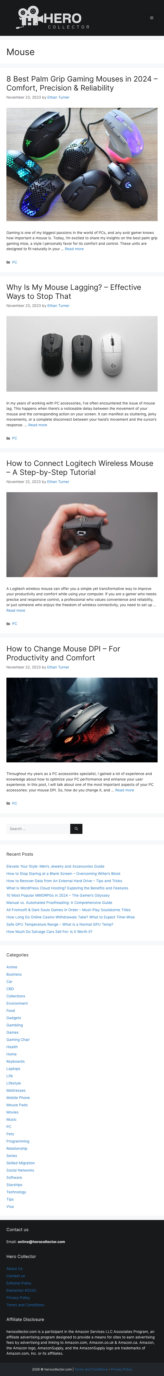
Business (14, 974)
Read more (74, 249)
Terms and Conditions (25, 1305)
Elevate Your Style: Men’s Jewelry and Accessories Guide (55, 866)
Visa (10, 1206)
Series (11, 1156)
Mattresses (16, 1090)
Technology (16, 1192)
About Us (14, 1269)
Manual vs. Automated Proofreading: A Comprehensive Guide (59, 902)
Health (12, 1047)
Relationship (16, 1148)
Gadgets (13, 1018)
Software (14, 1177)
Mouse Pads (17, 1105)
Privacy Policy (18, 1298)
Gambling (14, 1025)
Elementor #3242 (21, 1290)
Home (11, 1054)
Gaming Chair (18, 1039)
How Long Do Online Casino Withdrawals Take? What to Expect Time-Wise (70, 917)
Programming (17, 1141)
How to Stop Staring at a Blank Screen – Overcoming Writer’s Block (63, 873)
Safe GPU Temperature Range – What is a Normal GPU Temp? (59, 924)
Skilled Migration (20, 1163)
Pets (10, 1134)
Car (9, 981)
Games (12, 1032)
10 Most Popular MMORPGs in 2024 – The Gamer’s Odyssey (58, 895)
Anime (11, 967)
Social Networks (20, 1170)
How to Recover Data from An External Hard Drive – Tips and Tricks (64, 881)
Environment (17, 1003)
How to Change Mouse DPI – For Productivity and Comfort (63, 653)
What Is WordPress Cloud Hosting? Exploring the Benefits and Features (67, 888)
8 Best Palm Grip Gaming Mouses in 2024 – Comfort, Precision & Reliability (82, 83)
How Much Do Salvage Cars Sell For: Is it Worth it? (49, 931)
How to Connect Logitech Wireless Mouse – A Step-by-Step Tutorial (79, 468)
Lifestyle (13, 1083)
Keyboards (15, 1061)
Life (9, 1076)
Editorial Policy (18, 1283)
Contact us (15, 1276)
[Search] (76, 829)
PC (14, 262)
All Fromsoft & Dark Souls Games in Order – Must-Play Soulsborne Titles (68, 910)
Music (11, 1119)
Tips (10, 1199)
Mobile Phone (18, 1098)
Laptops (13, 1069)
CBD (10, 989)
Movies (12, 1112)
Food (10, 1010)
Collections (15, 996)
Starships (14, 1185)
